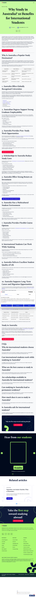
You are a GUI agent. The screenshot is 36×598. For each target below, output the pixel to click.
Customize (17, 305)
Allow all (29, 305)
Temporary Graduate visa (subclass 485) (23, 136)
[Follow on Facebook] (6, 534)
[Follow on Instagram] (11, 534)
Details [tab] (18, 294)
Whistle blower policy (27, 549)
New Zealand (4, 549)
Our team (25, 541)
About (24, 539)
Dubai (3, 545)
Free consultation (17, 424)
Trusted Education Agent (28, 554)
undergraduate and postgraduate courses (22, 228)
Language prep (15, 543)
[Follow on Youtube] (9, 534)
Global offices (25, 543)
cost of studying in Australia (7, 309)
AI (10, 101)
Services (14, 541)
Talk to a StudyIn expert (7, 50)
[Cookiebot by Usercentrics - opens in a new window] (29, 292)
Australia (3, 541)
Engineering (5, 100)
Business (4, 102)
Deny (6, 305)
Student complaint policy (28, 552)
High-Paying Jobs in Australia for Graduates (10, 198)
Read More (9, 498)
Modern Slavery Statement (28, 550)
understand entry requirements (28, 328)
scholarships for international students (18, 161)
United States (4, 550)
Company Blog (15, 549)
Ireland (3, 547)
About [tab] (30, 294)
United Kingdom (5, 539)
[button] (34, 453)
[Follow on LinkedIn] (3, 534)
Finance (8, 102)
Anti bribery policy (26, 545)
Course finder (15, 539)
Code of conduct (26, 547)
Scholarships (15, 545)
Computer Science (6, 101)
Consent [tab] (6, 294)
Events (14, 547)
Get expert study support (7, 339)
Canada (3, 543)
